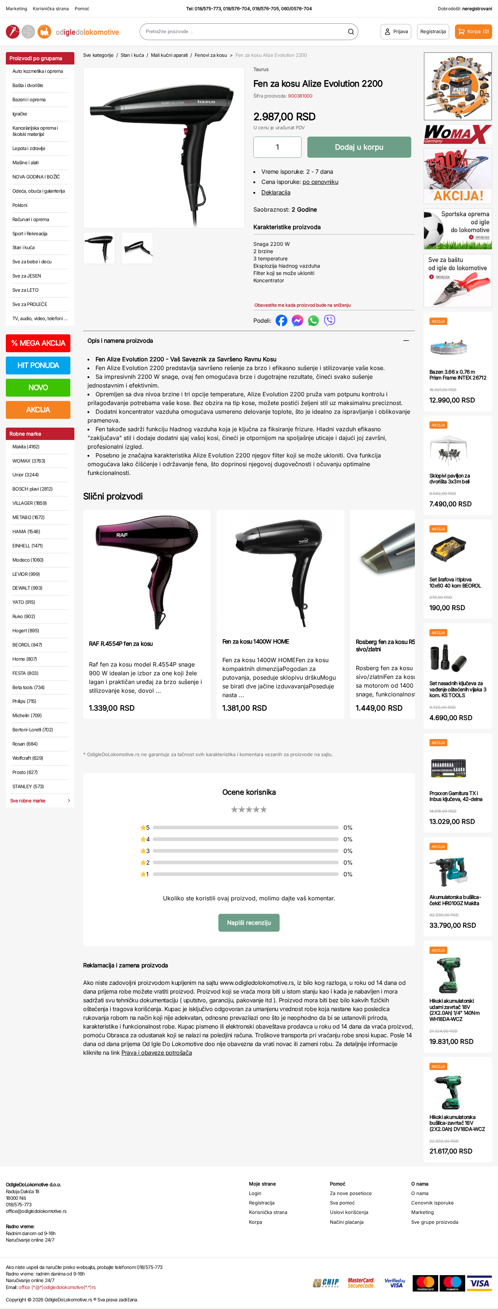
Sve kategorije (98, 55)
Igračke (19, 114)
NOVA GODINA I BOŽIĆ (36, 177)
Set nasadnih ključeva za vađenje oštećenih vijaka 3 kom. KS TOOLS (457, 689)
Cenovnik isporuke (432, 1203)
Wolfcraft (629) (27, 758)
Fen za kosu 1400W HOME (255, 641)
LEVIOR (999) (26, 574)
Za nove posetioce (351, 1193)
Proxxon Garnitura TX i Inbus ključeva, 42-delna (455, 796)
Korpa (255, 1222)
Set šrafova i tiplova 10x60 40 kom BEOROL (455, 582)
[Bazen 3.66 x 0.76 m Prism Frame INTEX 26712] (448, 347)
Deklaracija (276, 192)
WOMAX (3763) (28, 461)
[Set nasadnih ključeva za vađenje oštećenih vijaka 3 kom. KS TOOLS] (448, 658)
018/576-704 (236, 8)
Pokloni (19, 205)
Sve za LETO (25, 290)
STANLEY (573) (28, 786)
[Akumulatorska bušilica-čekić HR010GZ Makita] (448, 872)
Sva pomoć (342, 1203)
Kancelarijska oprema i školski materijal (35, 131)
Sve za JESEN (26, 276)
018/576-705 (265, 8)
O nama (419, 1193)
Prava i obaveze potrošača (156, 1052)
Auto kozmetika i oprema (37, 71)
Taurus (261, 69)
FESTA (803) (25, 673)
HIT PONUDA (38, 365)
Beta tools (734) (28, 687)
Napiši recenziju (249, 922)
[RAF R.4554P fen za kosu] (147, 574)
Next (256, 146)
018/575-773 (208, 8)
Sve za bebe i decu (31, 261)
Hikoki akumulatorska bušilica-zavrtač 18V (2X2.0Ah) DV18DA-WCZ (457, 1123)
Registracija (262, 1203)
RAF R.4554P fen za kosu (121, 643)
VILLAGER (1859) (29, 503)
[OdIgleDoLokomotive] (62, 31)
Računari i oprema (30, 219)
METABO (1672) (28, 517)
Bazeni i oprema (28, 99)
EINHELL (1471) (27, 546)
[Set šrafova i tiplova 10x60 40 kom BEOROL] (448, 554)
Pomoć (82, 8)
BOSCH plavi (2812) (32, 489)
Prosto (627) (25, 772)
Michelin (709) (27, 715)
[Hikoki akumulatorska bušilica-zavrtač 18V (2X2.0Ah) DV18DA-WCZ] (448, 1092)
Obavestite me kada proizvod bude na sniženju (302, 305)
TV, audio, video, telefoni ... (40, 318)
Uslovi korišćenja (349, 1212)
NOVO (38, 387)
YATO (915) (23, 602)
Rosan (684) (25, 744)
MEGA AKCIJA (38, 343)
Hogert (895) (25, 630)
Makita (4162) (26, 446)
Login (255, 1193)
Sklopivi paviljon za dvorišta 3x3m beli (449, 478)
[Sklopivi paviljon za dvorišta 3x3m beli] (448, 451)
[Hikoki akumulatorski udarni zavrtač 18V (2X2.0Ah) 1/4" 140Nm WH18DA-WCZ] (448, 976)
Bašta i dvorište (27, 85)
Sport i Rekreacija (29, 233)
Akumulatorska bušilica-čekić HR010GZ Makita (455, 900)
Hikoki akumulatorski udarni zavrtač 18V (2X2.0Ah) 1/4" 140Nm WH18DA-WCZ (454, 1010)
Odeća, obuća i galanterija (38, 191)
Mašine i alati (25, 162)
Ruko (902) (23, 616)
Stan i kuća (23, 247)
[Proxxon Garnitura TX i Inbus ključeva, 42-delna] (448, 768)
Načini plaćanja (346, 1222)
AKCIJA (38, 409)
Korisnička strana (51, 8)
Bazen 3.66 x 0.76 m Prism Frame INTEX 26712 (457, 375)
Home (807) (24, 659)
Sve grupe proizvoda (434, 1222)
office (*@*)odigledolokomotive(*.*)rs (57, 1287)
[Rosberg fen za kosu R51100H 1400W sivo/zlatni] (414, 573)
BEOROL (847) (27, 645)
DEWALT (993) (27, 588)
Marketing (16, 8)
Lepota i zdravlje (28, 148)
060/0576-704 (296, 8)
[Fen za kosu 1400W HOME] (280, 573)
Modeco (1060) (28, 560)
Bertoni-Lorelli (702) (32, 729)
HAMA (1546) (26, 531)
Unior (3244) (25, 474)
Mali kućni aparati (169, 55)
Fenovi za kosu (211, 55)
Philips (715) (24, 701)
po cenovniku (320, 181)
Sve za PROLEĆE (29, 304)
